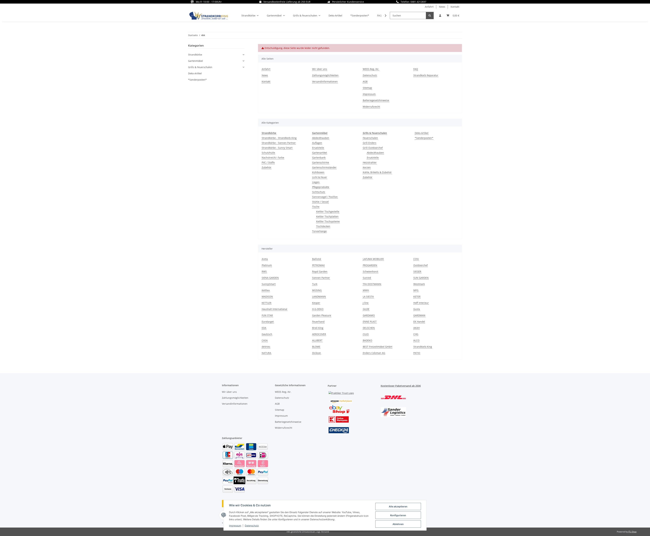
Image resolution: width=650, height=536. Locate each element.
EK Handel (419, 321)
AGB (365, 81)
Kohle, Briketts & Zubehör (377, 172)
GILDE (366, 309)
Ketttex (266, 290)
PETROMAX (318, 265)
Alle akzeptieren (398, 506)
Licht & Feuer (319, 177)
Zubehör (266, 167)
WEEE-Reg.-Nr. (371, 69)
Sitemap (367, 87)
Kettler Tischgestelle (327, 211)
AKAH (416, 327)
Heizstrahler (370, 162)
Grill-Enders (369, 142)
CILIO (366, 334)
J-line (366, 302)
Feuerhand (318, 321)
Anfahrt (429, 6)
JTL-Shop (632, 531)
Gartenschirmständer (324, 167)
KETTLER (266, 302)
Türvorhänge (319, 231)
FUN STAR (267, 315)
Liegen (316, 182)
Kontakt (455, 6)
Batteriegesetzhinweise (376, 100)
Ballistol (316, 259)
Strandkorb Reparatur (425, 75)
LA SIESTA (368, 296)
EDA (264, 327)
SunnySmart (269, 284)
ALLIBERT (317, 340)
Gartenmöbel (195, 60)
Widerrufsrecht (371, 106)
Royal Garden (319, 271)
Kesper (316, 302)
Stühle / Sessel (320, 201)
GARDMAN (419, 315)
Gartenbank (319, 157)
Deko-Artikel (421, 133)
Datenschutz (252, 525)
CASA (265, 340)
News (442, 6)
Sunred (367, 277)
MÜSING (317, 290)
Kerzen (367, 167)
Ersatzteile (318, 147)
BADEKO (367, 340)
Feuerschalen (370, 138)
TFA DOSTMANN (372, 284)
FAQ (415, 69)
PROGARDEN (370, 265)
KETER (416, 296)
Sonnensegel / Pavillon (325, 196)
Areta (265, 259)
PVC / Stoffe (268, 162)
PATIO (416, 353)
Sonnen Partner (321, 277)
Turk (314, 284)
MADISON (267, 296)
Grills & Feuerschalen (200, 67)
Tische (315, 206)
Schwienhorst (370, 271)
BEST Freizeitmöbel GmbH (377, 346)
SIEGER (417, 271)
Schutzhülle (268, 152)
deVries (266, 346)
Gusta (416, 309)
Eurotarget (268, 321)
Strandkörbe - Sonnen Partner (279, 142)
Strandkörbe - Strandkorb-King (279, 138)
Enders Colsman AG (374, 353)
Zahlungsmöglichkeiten (325, 75)
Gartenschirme (320, 162)
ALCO (416, 340)
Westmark (419, 284)
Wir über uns (319, 69)
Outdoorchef (420, 265)
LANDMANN (319, 296)
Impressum (235, 525)
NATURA (266, 353)
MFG (415, 290)
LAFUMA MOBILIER (373, 259)
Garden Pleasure (321, 315)
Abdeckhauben (320, 138)
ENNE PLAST (370, 321)
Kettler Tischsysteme (328, 221)
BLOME (316, 346)
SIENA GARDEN (270, 277)
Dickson (316, 353)
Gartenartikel (319, 152)
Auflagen (317, 142)
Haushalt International (274, 309)
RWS (264, 271)
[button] (440, 15)
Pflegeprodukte (320, 187)
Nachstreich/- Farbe (273, 157)
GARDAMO (369, 315)
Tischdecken (323, 226)
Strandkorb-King (422, 346)
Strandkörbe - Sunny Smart (277, 147)
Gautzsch (267, 334)
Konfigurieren (398, 515)
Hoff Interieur (421, 302)
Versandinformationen (325, 81)
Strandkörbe (195, 54)
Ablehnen (398, 524)
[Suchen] (430, 15)
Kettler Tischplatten (327, 216)
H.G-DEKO (317, 309)
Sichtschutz (318, 192)
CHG (415, 334)
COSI (416, 259)
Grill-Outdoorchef (373, 147)
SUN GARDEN (421, 277)
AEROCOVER (319, 334)
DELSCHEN (369, 327)
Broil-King (317, 327)
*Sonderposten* (424, 138)
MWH (366, 290)
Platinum (267, 265)
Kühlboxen (318, 172)
